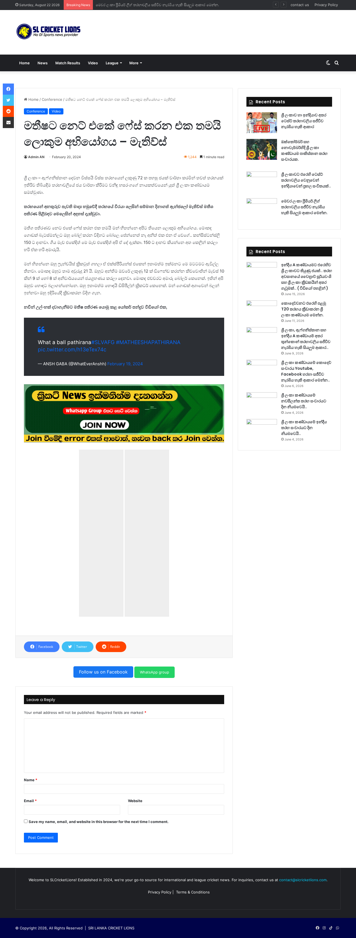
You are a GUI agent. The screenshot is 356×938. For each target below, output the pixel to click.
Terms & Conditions (193, 892)
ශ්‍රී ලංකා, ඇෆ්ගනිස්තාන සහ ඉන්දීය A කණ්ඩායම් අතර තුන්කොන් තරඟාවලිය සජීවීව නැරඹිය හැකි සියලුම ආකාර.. (305, 338)
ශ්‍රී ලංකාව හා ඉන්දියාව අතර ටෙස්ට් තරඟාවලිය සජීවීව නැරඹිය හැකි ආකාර (303, 120)
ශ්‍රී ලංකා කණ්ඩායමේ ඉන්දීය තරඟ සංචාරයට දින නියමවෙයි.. (304, 427)
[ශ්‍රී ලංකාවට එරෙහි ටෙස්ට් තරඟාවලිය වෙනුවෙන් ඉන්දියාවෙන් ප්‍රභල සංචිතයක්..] (261, 182)
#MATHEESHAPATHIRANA (148, 342)
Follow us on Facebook (103, 672)
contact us (300, 5)
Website (135, 801)
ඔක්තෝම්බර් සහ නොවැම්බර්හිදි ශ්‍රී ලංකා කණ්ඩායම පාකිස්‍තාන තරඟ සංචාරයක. (304, 150)
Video (93, 63)
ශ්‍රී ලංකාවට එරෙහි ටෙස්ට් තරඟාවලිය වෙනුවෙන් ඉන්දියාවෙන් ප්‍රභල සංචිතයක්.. (306, 180)
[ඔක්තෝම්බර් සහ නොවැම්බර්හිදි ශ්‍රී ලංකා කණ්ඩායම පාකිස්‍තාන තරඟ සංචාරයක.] (261, 149)
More (134, 63)
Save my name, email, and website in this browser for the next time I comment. (99, 821)
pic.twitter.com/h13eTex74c (72, 349)
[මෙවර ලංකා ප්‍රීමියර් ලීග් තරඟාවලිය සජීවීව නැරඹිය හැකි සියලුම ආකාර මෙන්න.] (261, 208)
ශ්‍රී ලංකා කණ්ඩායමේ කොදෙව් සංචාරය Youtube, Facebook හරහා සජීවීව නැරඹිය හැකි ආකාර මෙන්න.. (306, 371)
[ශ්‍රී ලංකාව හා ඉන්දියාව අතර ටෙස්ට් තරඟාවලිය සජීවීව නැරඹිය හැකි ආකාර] (261, 122)
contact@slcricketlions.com (303, 880)
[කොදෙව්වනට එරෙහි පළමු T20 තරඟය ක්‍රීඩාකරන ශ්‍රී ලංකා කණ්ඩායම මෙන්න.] (261, 310)
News (43, 63)
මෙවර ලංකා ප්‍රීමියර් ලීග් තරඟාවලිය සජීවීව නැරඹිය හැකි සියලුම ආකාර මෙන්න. (157, 5)
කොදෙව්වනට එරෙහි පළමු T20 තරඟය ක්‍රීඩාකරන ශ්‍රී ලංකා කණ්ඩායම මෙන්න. (303, 309)
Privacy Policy (326, 5)
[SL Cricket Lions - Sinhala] (48, 32)
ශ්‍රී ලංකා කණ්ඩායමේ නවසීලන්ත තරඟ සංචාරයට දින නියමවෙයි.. (303, 401)
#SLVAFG (103, 342)
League (112, 63)
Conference (52, 99)
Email (30, 801)
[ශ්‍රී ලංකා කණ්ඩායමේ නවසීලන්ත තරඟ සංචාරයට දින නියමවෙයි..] (261, 402)
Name (30, 780)
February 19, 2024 (125, 363)
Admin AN (36, 157)
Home (24, 63)
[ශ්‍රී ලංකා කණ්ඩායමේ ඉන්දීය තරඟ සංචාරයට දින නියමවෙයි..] (261, 429)
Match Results (67, 63)
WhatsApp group (154, 672)
